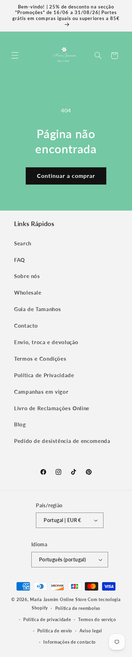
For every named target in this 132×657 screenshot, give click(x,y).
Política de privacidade (47, 619)
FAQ (19, 260)
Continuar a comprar (66, 175)
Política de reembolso (77, 608)
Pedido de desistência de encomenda (62, 441)
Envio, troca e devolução (46, 342)
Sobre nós (27, 276)
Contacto (26, 325)
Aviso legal (91, 631)
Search (22, 243)
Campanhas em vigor (41, 391)
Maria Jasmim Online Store (58, 599)
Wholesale (28, 292)
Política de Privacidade (44, 375)
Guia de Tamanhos (37, 309)
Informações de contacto (69, 642)
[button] (15, 55)
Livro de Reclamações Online (51, 408)
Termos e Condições (40, 358)
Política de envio (55, 631)
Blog (20, 424)
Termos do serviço (97, 619)
